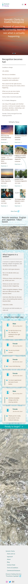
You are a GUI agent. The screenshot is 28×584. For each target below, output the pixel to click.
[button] (12, 53)
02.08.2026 (17, 161)
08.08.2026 (3, 163)
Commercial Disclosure (13, 570)
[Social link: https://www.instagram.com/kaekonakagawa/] (7, 582)
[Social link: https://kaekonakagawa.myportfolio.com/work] (13, 582)
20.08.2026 (3, 139)
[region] (14, 27)
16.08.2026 (17, 139)
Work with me (11, 554)
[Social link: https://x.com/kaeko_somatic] (10, 582)
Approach (10, 556)
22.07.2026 (3, 203)
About (9, 559)
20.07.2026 (17, 203)
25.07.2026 (17, 183)
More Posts (14, 211)
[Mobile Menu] (22, 4)
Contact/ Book (11, 565)
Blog (8, 562)
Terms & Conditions (12, 567)
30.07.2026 (3, 183)
